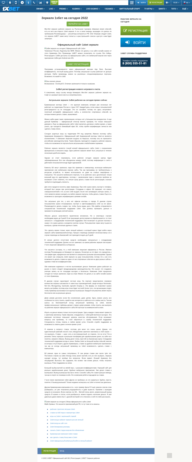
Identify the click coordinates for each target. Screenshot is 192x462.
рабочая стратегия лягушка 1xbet (62, 409)
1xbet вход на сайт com (58, 423)
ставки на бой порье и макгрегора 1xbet (65, 413)
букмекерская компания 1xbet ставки (64, 434)
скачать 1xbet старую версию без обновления (67, 430)
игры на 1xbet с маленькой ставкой (63, 416)
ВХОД (62, 451)
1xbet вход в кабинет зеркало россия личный (66, 420)
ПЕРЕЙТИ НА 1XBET (78, 24)
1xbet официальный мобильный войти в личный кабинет (71, 441)
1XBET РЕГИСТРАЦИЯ (78, 64)
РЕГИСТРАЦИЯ (50, 451)
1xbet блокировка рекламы (60, 427)
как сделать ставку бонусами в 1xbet (63, 437)
